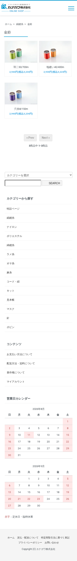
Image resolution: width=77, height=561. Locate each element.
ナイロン (12, 226)
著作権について (16, 372)
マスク (10, 308)
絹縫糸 (19, 24)
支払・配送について (27, 537)
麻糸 (9, 272)
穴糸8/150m (21, 108)
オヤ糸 (10, 263)
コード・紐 (13, 281)
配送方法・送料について (21, 363)
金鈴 (29, 24)
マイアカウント (16, 381)
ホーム (8, 24)
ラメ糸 (10, 254)
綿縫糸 (10, 245)
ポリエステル (14, 236)
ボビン (10, 327)
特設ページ (13, 208)
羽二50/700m (21, 67)
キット (10, 290)
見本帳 (10, 299)
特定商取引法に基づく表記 (55, 537)
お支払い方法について (19, 354)
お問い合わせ (52, 542)
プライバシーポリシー (30, 542)
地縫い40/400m (55, 67)
